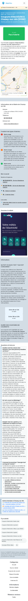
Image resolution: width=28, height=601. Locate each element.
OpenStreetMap (5, 94)
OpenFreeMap (9, 93)
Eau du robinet (14, 568)
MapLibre (4, 93)
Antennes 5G (14, 580)
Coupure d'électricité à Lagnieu (9, 532)
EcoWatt (18, 53)
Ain (26, 7)
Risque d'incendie (14, 574)
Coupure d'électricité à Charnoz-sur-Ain (11, 536)
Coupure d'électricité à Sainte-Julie (10, 521)
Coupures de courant (10, 12)
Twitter (14, 597)
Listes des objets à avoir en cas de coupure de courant (14, 203)
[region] (14, 81)
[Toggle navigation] (24, 3)
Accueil (2, 12)
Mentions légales (14, 587)
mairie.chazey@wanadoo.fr (11, 123)
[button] (14, 79)
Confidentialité (14, 590)
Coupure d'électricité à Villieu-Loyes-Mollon (12, 528)
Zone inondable (14, 577)
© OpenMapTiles (15, 93)
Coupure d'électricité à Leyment (10, 525)
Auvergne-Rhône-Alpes (7, 545)
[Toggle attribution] (25, 93)
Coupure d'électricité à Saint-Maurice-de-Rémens (12, 540)
